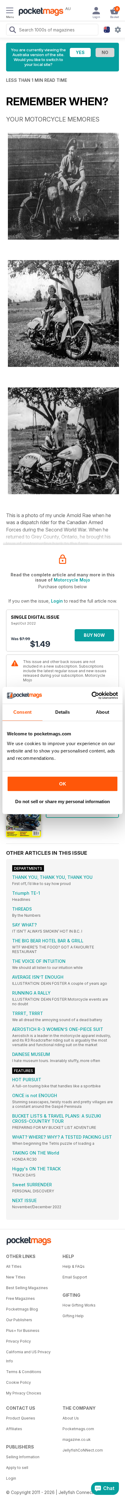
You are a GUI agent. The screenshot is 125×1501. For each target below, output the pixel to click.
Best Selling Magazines (27, 1287)
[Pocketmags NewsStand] (39, 12)
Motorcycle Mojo (72, 579)
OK (62, 783)
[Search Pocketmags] (12, 30)
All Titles (14, 1266)
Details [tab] (62, 712)
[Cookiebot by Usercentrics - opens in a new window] (91, 695)
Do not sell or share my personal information (62, 801)
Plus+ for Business (22, 1330)
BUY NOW (94, 635)
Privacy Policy (18, 1341)
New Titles (15, 1277)
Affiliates (14, 1429)
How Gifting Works (79, 1305)
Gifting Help (73, 1316)
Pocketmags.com (78, 1429)
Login (57, 601)
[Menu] (9, 11)
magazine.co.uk (76, 1439)
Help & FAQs (73, 1266)
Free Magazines (20, 1298)
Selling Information (22, 1457)
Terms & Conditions (23, 1371)
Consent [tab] (22, 712)
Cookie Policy (18, 1382)
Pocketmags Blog (22, 1309)
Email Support (74, 1277)
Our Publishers (19, 1320)
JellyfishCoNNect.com (82, 1450)
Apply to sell (17, 1467)
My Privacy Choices (23, 1393)
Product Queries (20, 1418)
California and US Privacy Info (28, 1356)
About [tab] (102, 712)
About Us (70, 1418)
